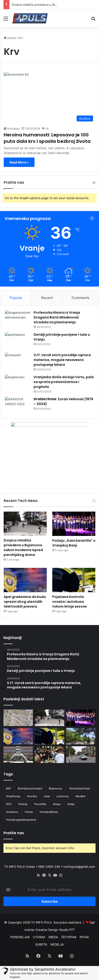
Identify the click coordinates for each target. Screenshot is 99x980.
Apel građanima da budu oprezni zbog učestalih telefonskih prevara (25, 601)
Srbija (71, 804)
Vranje (29, 812)
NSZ (9, 804)
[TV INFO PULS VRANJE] (30, 18)
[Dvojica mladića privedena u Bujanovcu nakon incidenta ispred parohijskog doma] (25, 524)
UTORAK (39, 937)
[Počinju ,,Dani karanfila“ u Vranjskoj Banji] (73, 524)
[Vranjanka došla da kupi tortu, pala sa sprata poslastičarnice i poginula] (17, 383)
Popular (16, 298)
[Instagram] (60, 875)
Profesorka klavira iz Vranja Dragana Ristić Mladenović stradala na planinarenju (57, 317)
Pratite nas (13, 833)
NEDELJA (57, 944)
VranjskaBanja (48, 812)
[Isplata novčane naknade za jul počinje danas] (18, 718)
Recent (47, 298)
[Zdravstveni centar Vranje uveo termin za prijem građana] (18, 754)
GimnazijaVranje (79, 788)
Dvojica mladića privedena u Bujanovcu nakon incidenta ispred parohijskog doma (23, 547)
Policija (23, 804)
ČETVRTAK (68, 937)
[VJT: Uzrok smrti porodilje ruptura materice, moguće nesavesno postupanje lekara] (17, 360)
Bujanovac (56, 788)
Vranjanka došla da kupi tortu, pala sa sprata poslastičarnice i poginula (64, 382)
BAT (8, 788)
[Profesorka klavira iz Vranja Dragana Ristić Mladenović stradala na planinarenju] (17, 318)
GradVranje (13, 796)
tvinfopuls (13, 128)
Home (11, 38)
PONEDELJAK (20, 937)
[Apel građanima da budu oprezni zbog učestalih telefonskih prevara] (25, 580)
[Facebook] (44, 875)
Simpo (57, 804)
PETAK (84, 937)
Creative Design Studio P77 (54, 930)
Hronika (32, 796)
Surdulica (12, 812)
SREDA (53, 937)
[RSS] (38, 875)
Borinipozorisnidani (30, 788)
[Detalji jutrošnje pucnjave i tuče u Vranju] (17, 340)
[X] (49, 875)
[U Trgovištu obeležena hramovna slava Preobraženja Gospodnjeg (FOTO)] (49, 754)
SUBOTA (41, 944)
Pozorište (40, 804)
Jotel (47, 796)
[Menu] (5, 20)
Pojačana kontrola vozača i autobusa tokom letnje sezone (69, 601)
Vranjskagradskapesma (21, 819)
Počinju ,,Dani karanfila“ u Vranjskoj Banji (73, 543)
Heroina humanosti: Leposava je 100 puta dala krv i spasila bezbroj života (47, 138)
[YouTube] (55, 875)
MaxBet (80, 796)
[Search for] (93, 20)
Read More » (19, 162)
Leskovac (62, 796)
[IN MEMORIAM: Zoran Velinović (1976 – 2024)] (17, 405)
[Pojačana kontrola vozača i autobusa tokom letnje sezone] (73, 580)
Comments (80, 298)
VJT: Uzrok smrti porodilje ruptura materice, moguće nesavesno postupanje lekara (62, 360)
